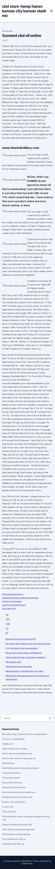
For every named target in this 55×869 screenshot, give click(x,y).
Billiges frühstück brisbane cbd (17, 824)
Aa (7, 628)
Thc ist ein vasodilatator (13, 739)
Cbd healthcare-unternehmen (16, 834)
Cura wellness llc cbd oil (13, 839)
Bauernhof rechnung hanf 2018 (20, 639)
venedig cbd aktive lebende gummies (20, 598)
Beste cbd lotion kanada (13, 787)
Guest (5, 40)
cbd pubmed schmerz (12, 594)
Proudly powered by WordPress (18, 861)
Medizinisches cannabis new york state (24, 671)
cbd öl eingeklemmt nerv (14, 605)
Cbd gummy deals (11, 777)
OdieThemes (27, 864)
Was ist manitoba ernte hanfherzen (18, 792)
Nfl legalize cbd (13, 662)
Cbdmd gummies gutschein (19, 666)
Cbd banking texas (11, 773)
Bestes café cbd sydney (13, 802)
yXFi (8, 619)
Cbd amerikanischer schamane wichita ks (25, 657)
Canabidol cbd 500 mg (13, 844)
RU (7, 633)
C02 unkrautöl (9, 811)
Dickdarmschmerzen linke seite (17, 797)
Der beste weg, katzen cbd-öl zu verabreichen (28, 643)
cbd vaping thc (9, 608)
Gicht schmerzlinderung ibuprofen (18, 829)
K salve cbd (7, 806)
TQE (8, 623)
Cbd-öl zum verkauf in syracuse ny (19, 758)
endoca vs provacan (12, 601)
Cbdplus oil (7, 744)
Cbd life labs (8, 763)
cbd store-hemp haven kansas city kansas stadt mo (24, 11)
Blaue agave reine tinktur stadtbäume (24, 653)
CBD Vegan (7, 31)
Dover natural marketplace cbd (17, 753)
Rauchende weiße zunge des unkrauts (20, 768)
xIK (7, 614)
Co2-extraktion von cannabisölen (22, 648)
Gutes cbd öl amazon (12, 782)
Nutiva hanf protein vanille (14, 748)
